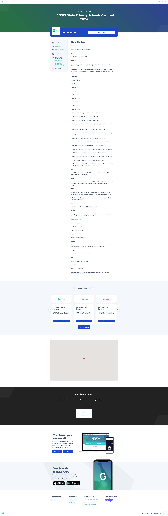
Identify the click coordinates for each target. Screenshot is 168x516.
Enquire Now (72, 502)
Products (13, 1)
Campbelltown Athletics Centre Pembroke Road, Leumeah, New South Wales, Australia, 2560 (60, 63)
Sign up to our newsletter (90, 504)
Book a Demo (72, 504)
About (8, 1)
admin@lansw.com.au (102, 400)
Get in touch (87, 502)
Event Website (58, 42)
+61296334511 (58, 46)
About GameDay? (73, 499)
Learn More (71, 500)
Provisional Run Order (76, 219)
